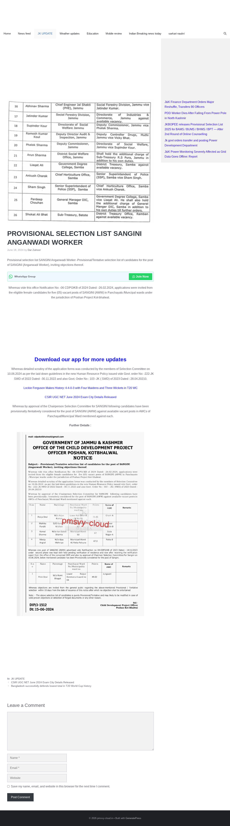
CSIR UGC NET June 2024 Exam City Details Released (80, 397)
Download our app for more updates (80, 359)
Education (92, 33)
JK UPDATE (45, 33)
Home (7, 33)
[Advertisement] (80, 65)
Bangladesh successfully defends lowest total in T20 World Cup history (51, 686)
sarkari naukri (177, 33)
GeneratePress (133, 818)
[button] (225, 33)
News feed (24, 33)
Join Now (142, 276)
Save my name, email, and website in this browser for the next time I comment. (60, 786)
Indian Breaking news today (145, 33)
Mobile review (114, 33)
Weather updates (70, 33)
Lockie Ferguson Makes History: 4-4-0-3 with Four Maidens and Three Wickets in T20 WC (81, 387)
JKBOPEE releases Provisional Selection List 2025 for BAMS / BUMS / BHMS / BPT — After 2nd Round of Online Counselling (194, 129)
